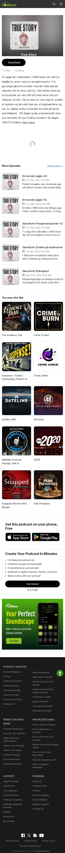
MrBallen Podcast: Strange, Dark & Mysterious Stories (12, 461)
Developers (9, 821)
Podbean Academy (12, 799)
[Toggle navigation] (61, 4)
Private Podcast (11, 685)
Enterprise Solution (12, 681)
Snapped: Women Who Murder (14, 505)
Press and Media (40, 795)
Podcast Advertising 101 (44, 759)
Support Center (11, 781)
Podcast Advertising (13, 728)
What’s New (9, 786)
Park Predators (42, 503)
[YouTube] (41, 835)
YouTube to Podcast (42, 706)
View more (28, 122)
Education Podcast (41, 710)
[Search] (54, 4)
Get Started (32, 584)
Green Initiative (39, 799)
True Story (29, 54)
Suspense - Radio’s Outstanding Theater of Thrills (14, 377)
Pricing (6, 676)
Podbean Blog (39, 786)
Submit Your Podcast (13, 745)
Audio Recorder (11, 695)
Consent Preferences (30, 846)
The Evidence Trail (12, 335)
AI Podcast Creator (41, 697)
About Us (36, 781)
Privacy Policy (12, 840)
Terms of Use (48, 840)
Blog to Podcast (40, 701)
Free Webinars (10, 790)
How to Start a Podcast (43, 724)
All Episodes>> (55, 166)
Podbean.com (43, 851)
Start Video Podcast (42, 677)
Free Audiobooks (11, 759)
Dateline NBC (9, 419)
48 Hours (39, 419)
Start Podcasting (40, 672)
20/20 (37, 459)
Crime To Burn (41, 335)
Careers (36, 790)
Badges (7, 812)
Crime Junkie (41, 375)
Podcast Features (12, 672)
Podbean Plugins (11, 754)
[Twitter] (29, 835)
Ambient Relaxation (12, 764)
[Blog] (35, 835)
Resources (8, 816)
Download (14, 62)
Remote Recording (12, 699)
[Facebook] (23, 835)
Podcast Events (11, 795)
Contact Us (38, 809)
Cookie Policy (30, 840)
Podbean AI (9, 704)
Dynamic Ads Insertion (14, 733)
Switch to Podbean (12, 750)
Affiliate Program (40, 804)
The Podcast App (12, 690)
